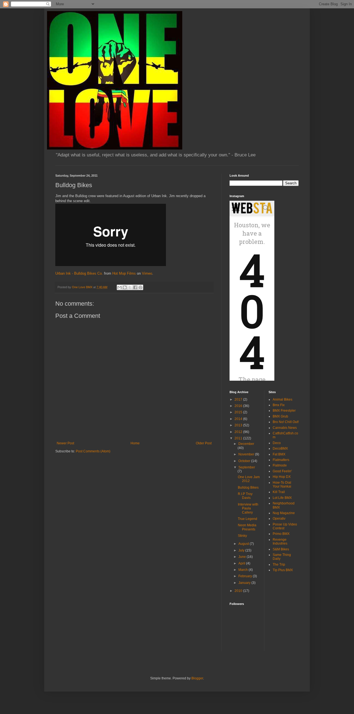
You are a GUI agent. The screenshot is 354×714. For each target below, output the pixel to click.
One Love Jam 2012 (249, 479)
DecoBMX (280, 448)
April (242, 563)
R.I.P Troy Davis (245, 496)
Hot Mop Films (124, 273)
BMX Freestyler (284, 411)
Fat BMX (279, 454)
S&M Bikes (281, 549)
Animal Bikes (282, 399)
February (245, 576)
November (246, 454)
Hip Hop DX (282, 477)
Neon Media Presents (247, 527)
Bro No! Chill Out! (286, 422)
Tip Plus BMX (283, 570)
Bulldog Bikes (248, 487)
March (243, 570)
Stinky (242, 536)
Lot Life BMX (282, 498)
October (244, 461)
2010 (239, 591)
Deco (277, 443)
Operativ (279, 518)
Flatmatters (281, 460)
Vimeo (147, 273)
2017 (239, 399)
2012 (239, 432)
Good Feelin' (282, 471)
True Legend (247, 519)
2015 (239, 412)
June (242, 557)
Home (135, 443)
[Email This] (119, 287)
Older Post (204, 443)
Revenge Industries (280, 541)
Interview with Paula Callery (248, 508)
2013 (239, 425)
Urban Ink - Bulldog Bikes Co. (79, 273)
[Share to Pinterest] (140, 287)
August (244, 544)
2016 (239, 406)
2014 (239, 419)
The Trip (279, 564)
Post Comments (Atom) (93, 451)
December (246, 444)
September (246, 467)
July (241, 550)
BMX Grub (280, 416)
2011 (239, 438)
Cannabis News (285, 428)
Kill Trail (279, 492)
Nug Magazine (284, 513)
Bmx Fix (279, 405)
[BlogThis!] (124, 287)
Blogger (197, 678)
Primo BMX (281, 534)
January (244, 583)
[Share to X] (130, 287)
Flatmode (280, 465)
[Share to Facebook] (135, 287)
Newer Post (65, 443)
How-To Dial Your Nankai (282, 484)
